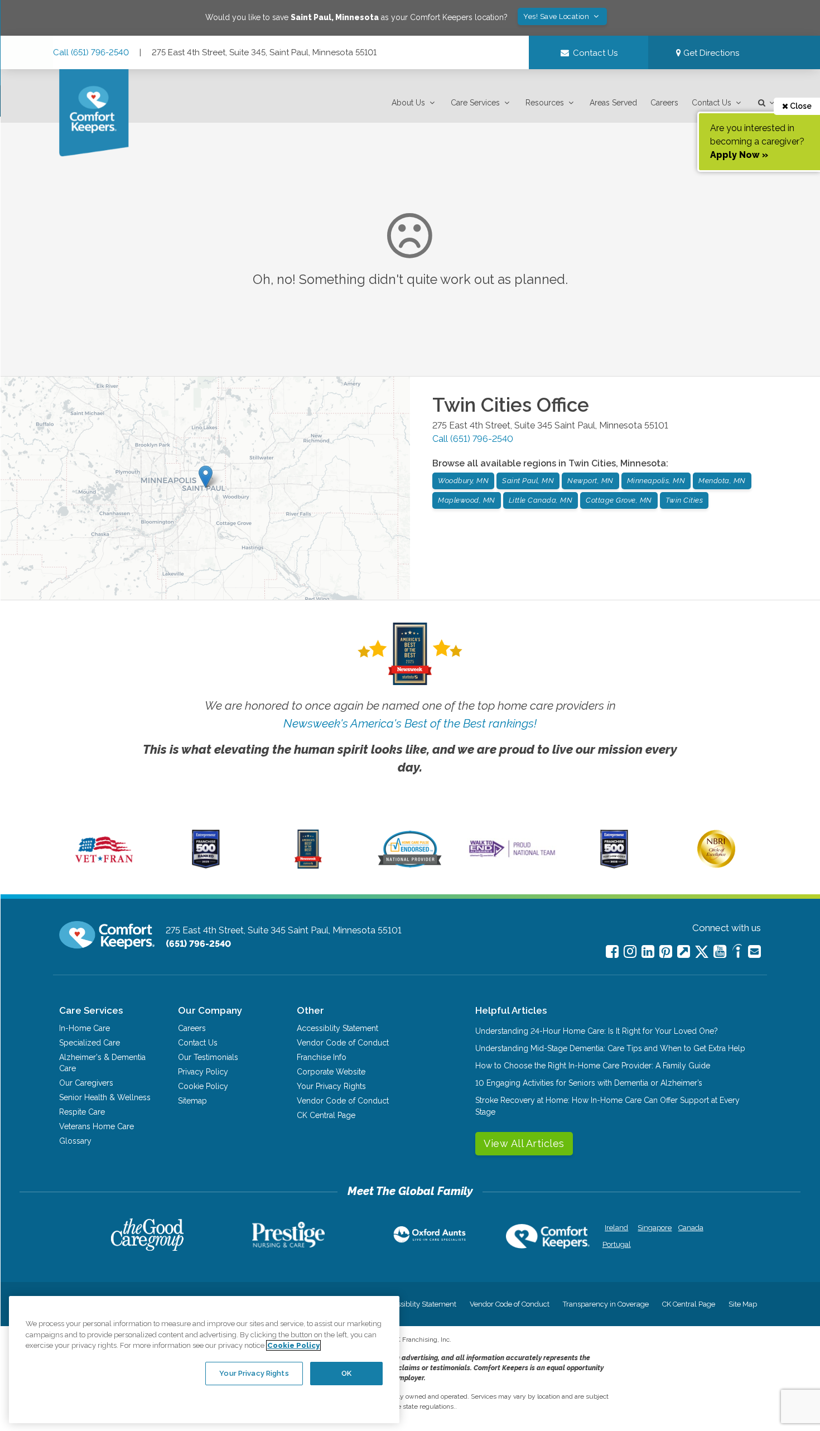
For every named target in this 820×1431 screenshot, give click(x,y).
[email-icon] (683, 951)
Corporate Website (331, 1071)
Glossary (75, 1140)
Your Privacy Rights (331, 1086)
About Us (408, 102)
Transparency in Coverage (606, 1304)
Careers (664, 102)
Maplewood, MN (466, 500)
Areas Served (613, 102)
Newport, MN (590, 480)
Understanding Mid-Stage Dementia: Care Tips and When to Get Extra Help (610, 1048)
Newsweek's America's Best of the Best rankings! (410, 723)
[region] (204, 1359)
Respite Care (82, 1111)
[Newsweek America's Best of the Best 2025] (308, 865)
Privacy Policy (203, 1071)
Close (800, 106)
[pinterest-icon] (665, 951)
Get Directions (710, 53)
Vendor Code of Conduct (343, 1042)
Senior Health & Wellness (105, 1097)
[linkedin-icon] (647, 951)
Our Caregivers (86, 1082)
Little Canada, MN (541, 500)
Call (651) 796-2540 (91, 52)
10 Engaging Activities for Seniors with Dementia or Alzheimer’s (588, 1082)
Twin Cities (684, 500)
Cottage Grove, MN (619, 500)
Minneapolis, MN (656, 480)
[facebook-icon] (612, 951)
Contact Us (711, 102)
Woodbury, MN (463, 480)
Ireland (616, 1227)
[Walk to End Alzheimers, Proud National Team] (512, 856)
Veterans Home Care (96, 1126)
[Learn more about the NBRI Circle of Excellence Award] (716, 865)
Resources (544, 102)
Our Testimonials (208, 1057)
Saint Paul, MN (528, 480)
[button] (414, 103)
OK (346, 1373)
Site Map (743, 1304)
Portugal (616, 1244)
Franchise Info (321, 1057)
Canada (690, 1227)
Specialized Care (89, 1042)
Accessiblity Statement (337, 1028)
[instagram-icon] (630, 951)
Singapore (653, 1227)
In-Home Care (84, 1028)
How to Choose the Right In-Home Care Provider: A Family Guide (592, 1065)
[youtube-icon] (719, 951)
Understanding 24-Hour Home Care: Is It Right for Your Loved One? (596, 1031)
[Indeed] (737, 952)
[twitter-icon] (701, 952)
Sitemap (192, 1100)
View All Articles (524, 1143)
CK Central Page (326, 1115)
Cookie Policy (203, 1086)
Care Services (475, 102)
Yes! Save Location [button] (557, 16)
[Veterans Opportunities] (104, 865)
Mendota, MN (722, 480)
